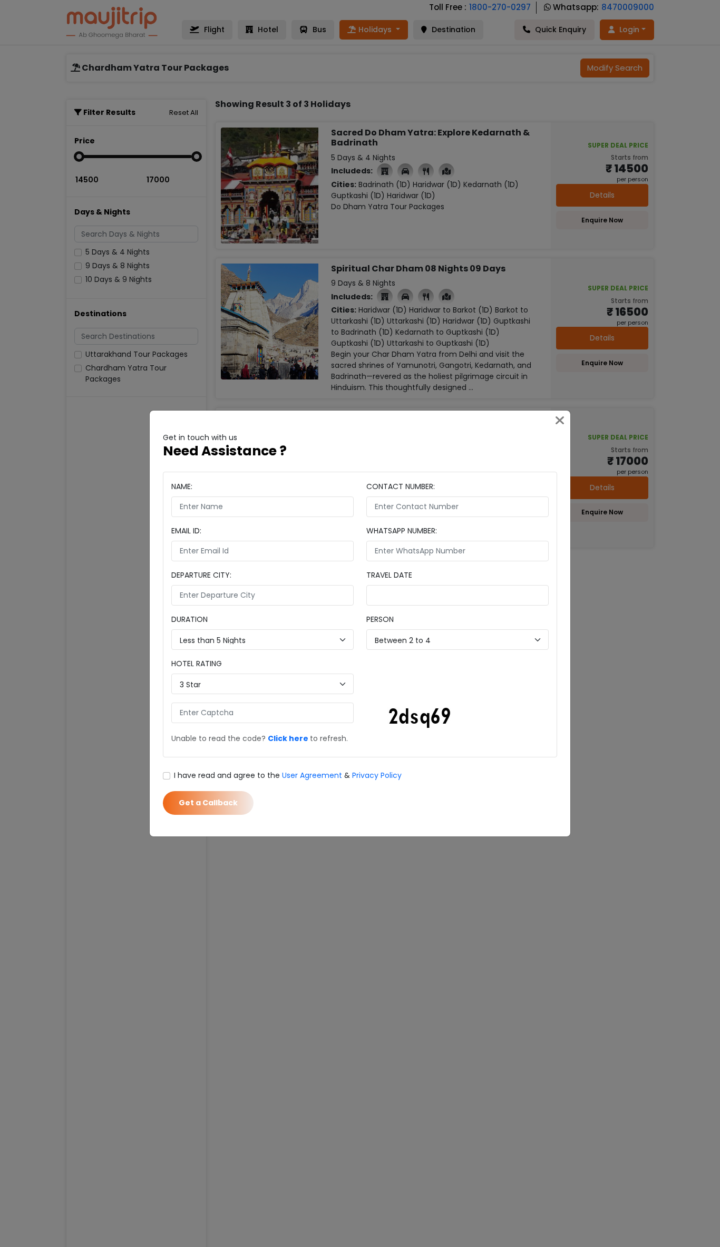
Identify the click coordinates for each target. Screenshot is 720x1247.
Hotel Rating (196, 663)
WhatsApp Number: (401, 530)
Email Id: (186, 530)
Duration (189, 619)
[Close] (559, 421)
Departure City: (201, 575)
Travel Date (389, 575)
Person (380, 619)
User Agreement (312, 775)
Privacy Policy (377, 775)
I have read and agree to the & (288, 775)
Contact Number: (400, 486)
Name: (181, 486)
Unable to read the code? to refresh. (259, 738)
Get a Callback (208, 802)
